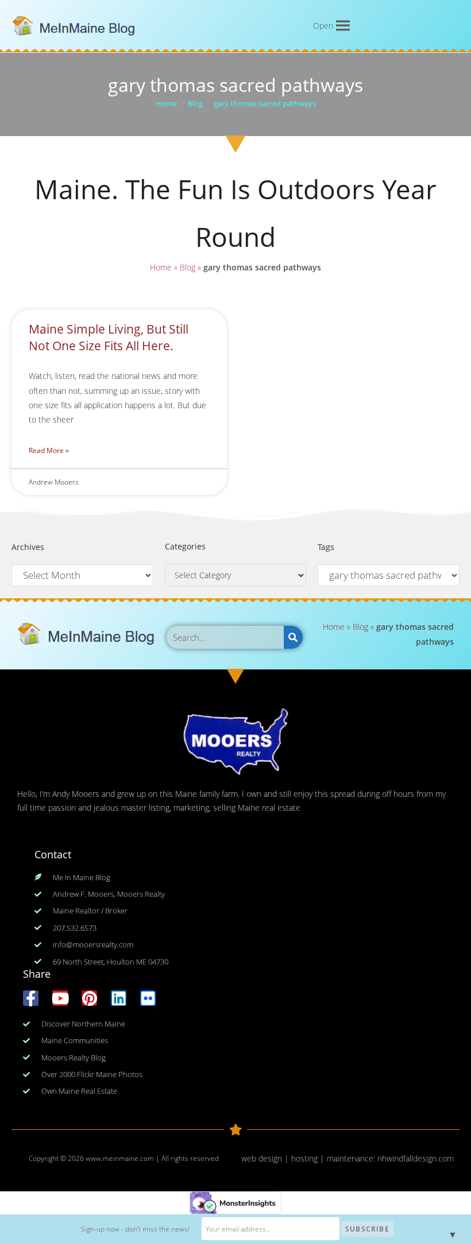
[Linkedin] (118, 998)
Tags (326, 546)
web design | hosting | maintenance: (309, 1158)
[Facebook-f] (30, 998)
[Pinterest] (89, 998)
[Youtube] (60, 998)
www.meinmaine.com (120, 1158)
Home (161, 267)
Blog (187, 267)
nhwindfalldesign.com (415, 1158)
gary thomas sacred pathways (265, 103)
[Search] (293, 637)
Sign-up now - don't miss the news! (135, 1229)
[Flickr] (148, 998)
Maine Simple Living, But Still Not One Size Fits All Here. (108, 337)
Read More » (49, 450)
